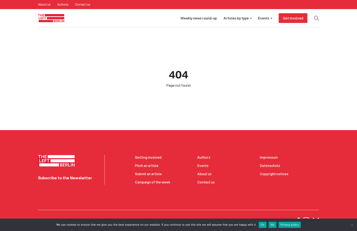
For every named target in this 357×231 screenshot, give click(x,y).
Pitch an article (146, 165)
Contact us (82, 4)
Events (263, 18)
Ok (262, 224)
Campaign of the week (152, 182)
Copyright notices (274, 173)
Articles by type (236, 18)
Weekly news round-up (199, 18)
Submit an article (148, 173)
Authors (62, 4)
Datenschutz (270, 165)
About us (44, 4)
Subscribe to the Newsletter (65, 178)
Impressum (269, 157)
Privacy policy (290, 224)
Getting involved (148, 157)
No (273, 224)
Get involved (293, 18)
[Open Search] (316, 18)
